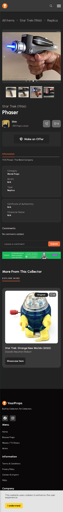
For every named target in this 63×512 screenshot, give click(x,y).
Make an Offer (34, 139)
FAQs (4, 480)
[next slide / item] (59, 56)
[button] (26, 81)
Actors (5, 448)
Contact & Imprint (10, 475)
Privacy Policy (8, 469)
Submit (54, 244)
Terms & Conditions (11, 463)
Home (5, 432)
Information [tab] (8, 154)
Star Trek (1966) (14, 106)
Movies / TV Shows (10, 443)
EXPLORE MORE (11, 278)
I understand (13, 505)
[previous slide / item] (4, 56)
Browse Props (8, 437)
